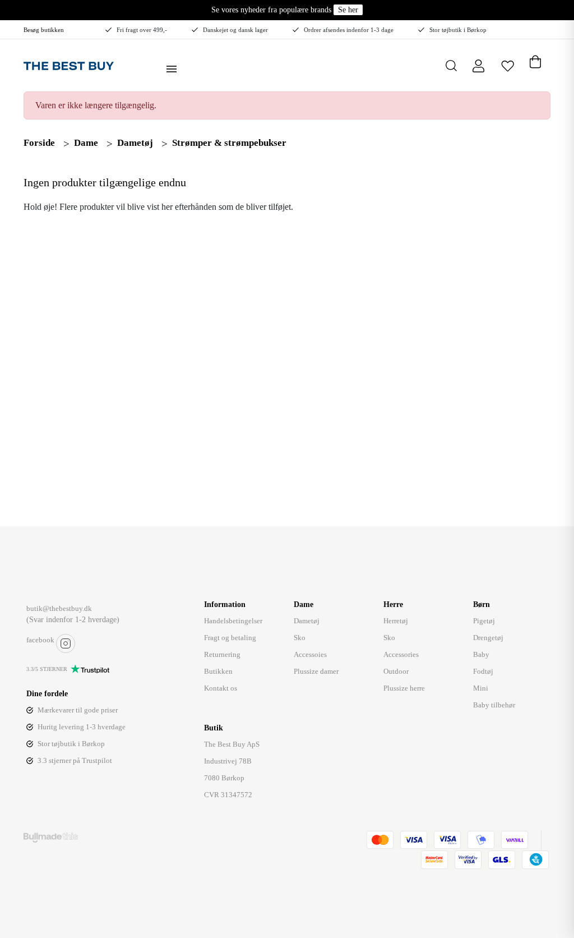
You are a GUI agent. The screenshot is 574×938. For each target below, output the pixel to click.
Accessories (401, 654)
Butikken (218, 671)
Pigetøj (484, 621)
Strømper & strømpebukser (229, 142)
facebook (40, 640)
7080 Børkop (224, 778)
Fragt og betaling (230, 637)
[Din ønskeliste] (507, 65)
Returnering (222, 654)
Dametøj (135, 142)
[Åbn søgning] (451, 66)
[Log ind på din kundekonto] (478, 65)
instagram (65, 643)
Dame (86, 142)
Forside (39, 142)
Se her (348, 10)
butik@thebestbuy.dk (59, 608)
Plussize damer (316, 671)
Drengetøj (488, 637)
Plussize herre (404, 688)
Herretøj (395, 621)
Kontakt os (220, 688)
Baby (481, 654)
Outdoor (396, 671)
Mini (480, 688)
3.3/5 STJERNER (46, 669)
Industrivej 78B (228, 761)
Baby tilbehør (494, 705)
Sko (299, 637)
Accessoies (310, 654)
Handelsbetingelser (233, 621)
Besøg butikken (44, 29)
